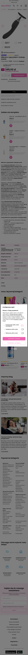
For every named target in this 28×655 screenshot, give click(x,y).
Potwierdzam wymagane (14, 343)
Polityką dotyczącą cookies (16, 314)
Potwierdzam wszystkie (14, 338)
